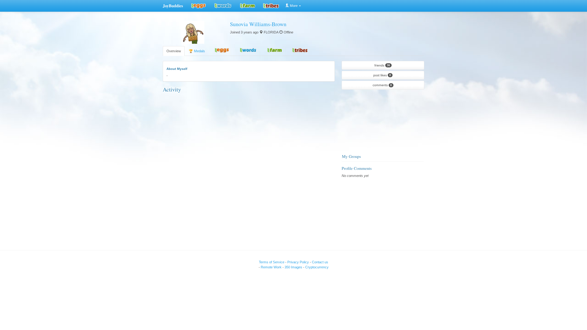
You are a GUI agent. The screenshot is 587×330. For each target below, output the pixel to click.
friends (382, 65)
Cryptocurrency (317, 267)
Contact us (320, 262)
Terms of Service (271, 262)
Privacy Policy (298, 262)
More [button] (294, 6)
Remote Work (271, 267)
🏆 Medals (197, 51)
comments (382, 85)
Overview (173, 51)
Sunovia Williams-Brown (258, 24)
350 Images (294, 267)
